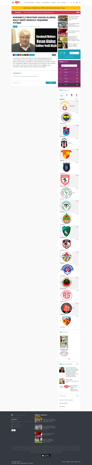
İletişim (68, 461)
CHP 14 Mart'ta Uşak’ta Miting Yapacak (74, 31)
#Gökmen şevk (46, 446)
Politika (63, 2)
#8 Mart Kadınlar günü (67, 449)
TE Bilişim (30, 463)
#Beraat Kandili (57, 449)
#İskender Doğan (58, 451)
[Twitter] (14, 430)
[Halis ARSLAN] (64, 387)
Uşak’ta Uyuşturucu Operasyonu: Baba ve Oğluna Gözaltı (48, 440)
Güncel (38, 2)
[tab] (61, 95)
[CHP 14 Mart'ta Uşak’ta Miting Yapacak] (63, 32)
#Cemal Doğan (50, 451)
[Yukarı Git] (88, 461)
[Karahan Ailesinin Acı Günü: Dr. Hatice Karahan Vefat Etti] (63, 45)
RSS (72, 461)
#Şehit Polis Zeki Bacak (47, 449)
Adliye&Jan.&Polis (29, 2)
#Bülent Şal (69, 446)
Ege (59, 2)
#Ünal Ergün (38, 449)
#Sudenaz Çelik (26, 446)
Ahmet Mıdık (69, 379)
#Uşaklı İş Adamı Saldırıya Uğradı (20, 449)
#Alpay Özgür (76, 449)
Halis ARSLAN (73, 385)
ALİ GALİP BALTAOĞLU (71, 367)
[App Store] (46, 455)
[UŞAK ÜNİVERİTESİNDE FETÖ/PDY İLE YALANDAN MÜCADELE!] (63, 25)
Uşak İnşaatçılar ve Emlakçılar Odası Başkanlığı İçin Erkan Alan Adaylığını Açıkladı (74, 38)
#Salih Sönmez (54, 446)
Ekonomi (53, 2)
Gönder (51, 82)
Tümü (77, 364)
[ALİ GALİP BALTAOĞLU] (62, 369)
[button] (13, 2)
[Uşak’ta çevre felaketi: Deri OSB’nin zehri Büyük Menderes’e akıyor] (63, 18)
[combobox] (74, 53)
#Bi (35, 451)
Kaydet (32, 54)
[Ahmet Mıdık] (62, 381)
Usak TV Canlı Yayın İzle (67, 400)
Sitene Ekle (77, 461)
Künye (63, 461)
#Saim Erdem (76, 446)
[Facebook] (12, 430)
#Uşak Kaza (31, 449)
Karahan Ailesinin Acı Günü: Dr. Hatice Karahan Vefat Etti (73, 45)
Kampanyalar (64, 403)
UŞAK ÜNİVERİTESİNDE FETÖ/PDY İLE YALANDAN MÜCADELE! (39, 11)
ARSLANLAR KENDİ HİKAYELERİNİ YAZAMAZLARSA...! (74, 389)
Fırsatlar (63, 406)
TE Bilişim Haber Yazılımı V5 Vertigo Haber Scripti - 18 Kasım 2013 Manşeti (64, 352)
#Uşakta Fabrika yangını (36, 446)
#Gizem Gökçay (62, 446)
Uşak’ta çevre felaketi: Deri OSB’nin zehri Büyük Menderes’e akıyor (44, 8)
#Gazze (31, 451)
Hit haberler (45, 2)
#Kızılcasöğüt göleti (17, 446)
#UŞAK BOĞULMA (41, 451)
